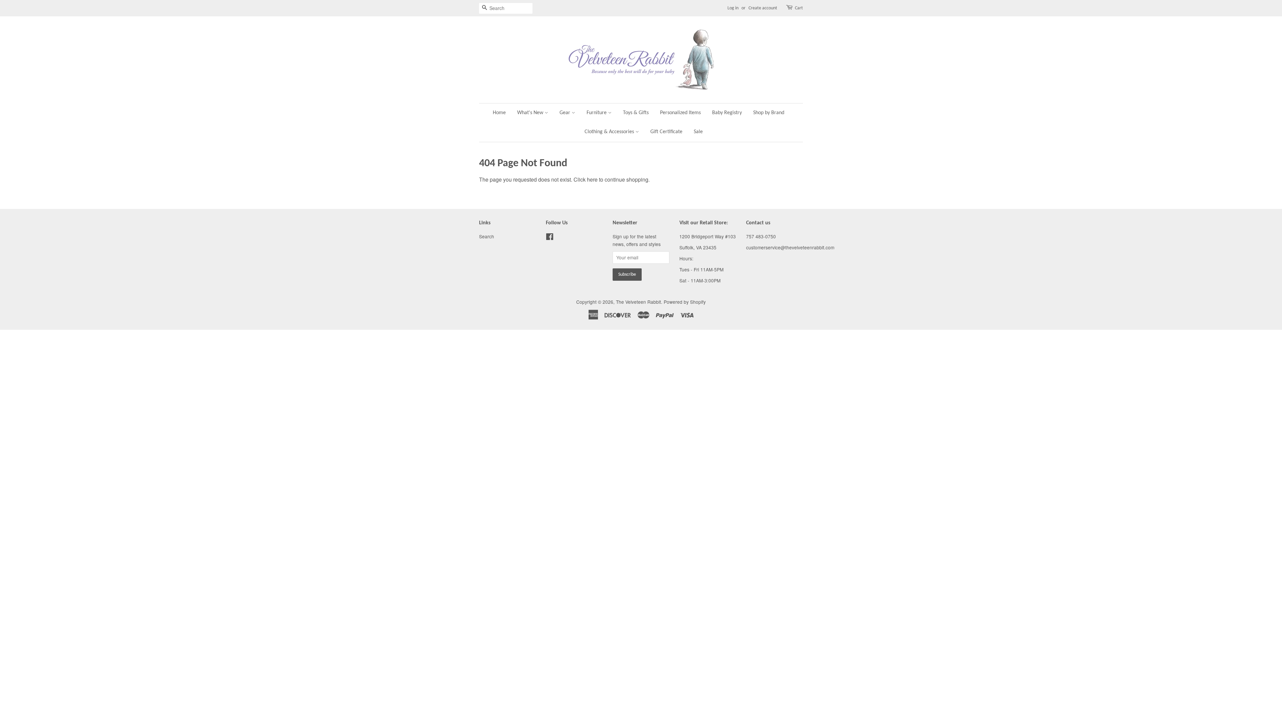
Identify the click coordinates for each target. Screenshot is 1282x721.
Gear (566, 112)
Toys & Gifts (636, 112)
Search (486, 236)
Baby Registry (727, 112)
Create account (763, 8)
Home (499, 112)
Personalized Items (680, 112)
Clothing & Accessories (610, 132)
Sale (698, 132)
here (592, 179)
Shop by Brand (768, 112)
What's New (531, 112)
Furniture (597, 112)
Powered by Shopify (685, 301)
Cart (799, 8)
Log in (732, 8)
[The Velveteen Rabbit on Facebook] (550, 237)
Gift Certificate (666, 132)
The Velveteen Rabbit (638, 301)
